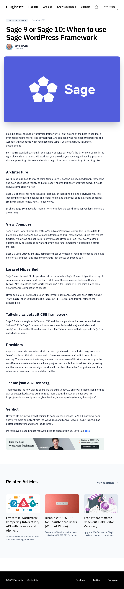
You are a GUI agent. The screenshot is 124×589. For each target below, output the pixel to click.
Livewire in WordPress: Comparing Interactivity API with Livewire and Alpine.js (22, 524)
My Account (109, 6)
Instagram (113, 580)
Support (85, 6)
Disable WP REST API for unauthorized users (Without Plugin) (61, 522)
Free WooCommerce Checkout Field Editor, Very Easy (99, 522)
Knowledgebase (66, 6)
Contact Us (32, 580)
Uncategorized (17, 20)
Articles (47, 6)
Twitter (96, 580)
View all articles (105, 483)
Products (33, 6)
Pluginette (15, 6)
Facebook (80, 580)
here (87, 430)
